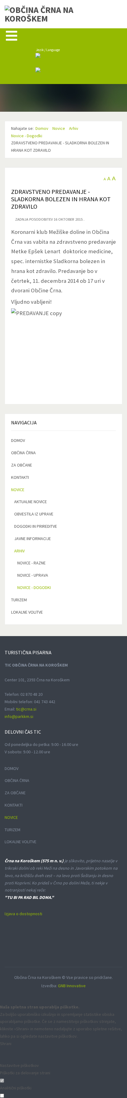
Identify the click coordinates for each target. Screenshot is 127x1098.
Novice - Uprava (32, 575)
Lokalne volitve (27, 612)
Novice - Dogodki (34, 587)
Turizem (19, 600)
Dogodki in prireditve (35, 526)
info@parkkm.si (19, 716)
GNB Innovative (72, 985)
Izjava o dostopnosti (23, 913)
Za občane (21, 465)
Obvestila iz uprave (33, 514)
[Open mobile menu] (11, 35)
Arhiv (19, 551)
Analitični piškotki (15, 1088)
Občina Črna (23, 452)
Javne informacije (32, 538)
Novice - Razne (31, 563)
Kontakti (20, 477)
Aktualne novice (30, 501)
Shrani (5, 1043)
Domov (18, 440)
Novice (17, 489)
